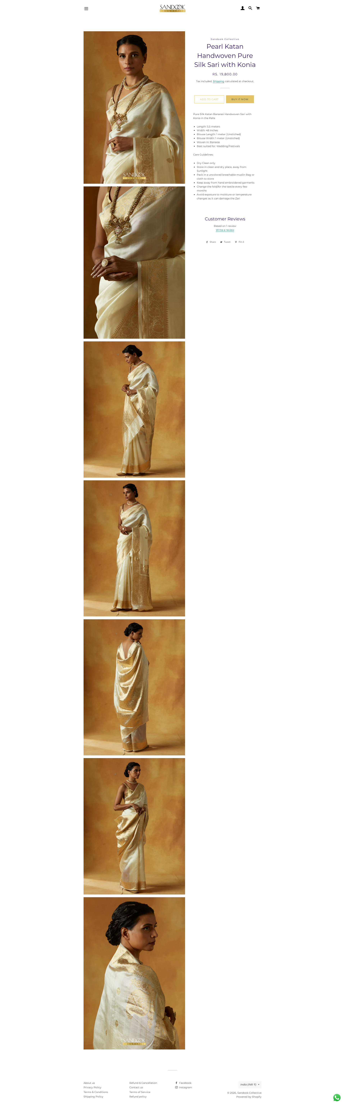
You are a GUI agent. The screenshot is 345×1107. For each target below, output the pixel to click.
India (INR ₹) (248, 1084)
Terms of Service (139, 1092)
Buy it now (239, 99)
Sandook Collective (249, 1092)
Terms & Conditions (96, 1092)
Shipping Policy (93, 1096)
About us (89, 1083)
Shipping (218, 81)
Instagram (185, 1087)
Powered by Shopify (248, 1096)
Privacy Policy (92, 1087)
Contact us (136, 1087)
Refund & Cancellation (143, 1083)
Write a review (225, 230)
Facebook (184, 1083)
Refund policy (138, 1096)
